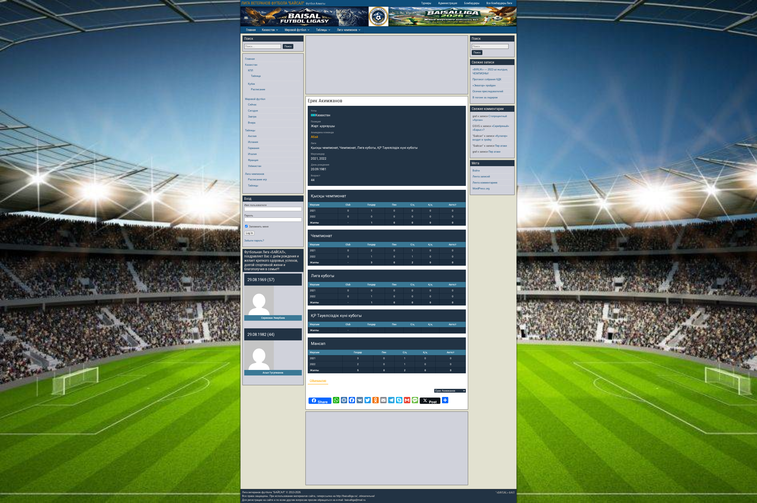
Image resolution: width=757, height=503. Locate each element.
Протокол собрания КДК (487, 79)
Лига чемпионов (347, 30)
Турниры (426, 3)
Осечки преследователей (488, 91)
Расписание (258, 89)
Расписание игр (257, 179)
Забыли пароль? (254, 240)
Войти (476, 170)
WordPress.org (481, 188)
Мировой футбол (295, 30)
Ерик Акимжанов (325, 100)
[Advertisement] (386, 64)
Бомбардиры (471, 3)
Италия (252, 154)
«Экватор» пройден (484, 85)
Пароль (248, 215)
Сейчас (252, 104)
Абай (314, 137)
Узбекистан (254, 166)
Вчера (251, 122)
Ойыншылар (318, 380)
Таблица (256, 76)
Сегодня (253, 110)
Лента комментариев (485, 182)
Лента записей (481, 176)
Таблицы (321, 30)
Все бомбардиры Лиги (499, 3)
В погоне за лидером (485, 97)
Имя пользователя (255, 205)
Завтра (252, 116)
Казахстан (268, 30)
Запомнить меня (258, 226)
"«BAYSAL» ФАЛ (505, 492)
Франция (253, 160)
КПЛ (250, 70)
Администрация (447, 3)
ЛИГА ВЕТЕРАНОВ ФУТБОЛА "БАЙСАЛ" (272, 3)
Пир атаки (501, 145)
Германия (253, 148)
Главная (251, 30)
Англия (252, 136)
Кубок (251, 83)
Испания (253, 142)
